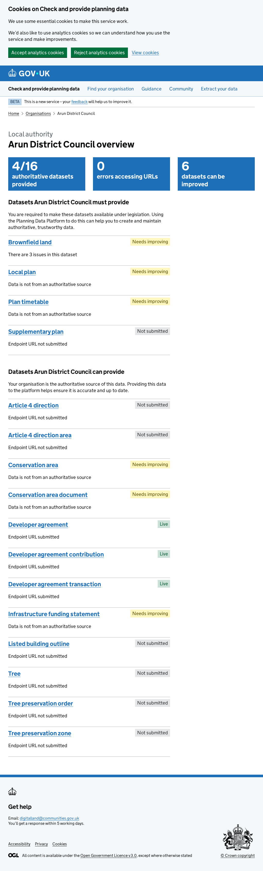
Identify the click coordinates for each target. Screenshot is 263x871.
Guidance (152, 89)
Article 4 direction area (39, 435)
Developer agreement (38, 524)
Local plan (22, 272)
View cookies (145, 52)
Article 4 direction (33, 405)
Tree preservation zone (39, 733)
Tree (14, 673)
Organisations (38, 113)
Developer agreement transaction (54, 584)
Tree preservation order (40, 703)
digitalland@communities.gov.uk (49, 818)
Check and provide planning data (44, 89)
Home (13, 113)
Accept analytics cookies (37, 52)
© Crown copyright (238, 855)
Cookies (59, 843)
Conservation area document (48, 494)
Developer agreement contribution (56, 554)
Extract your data (219, 89)
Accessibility (19, 843)
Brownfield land (30, 242)
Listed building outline (38, 643)
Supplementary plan (35, 331)
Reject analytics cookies (99, 52)
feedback (79, 101)
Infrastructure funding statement (54, 614)
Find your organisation (110, 89)
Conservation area (33, 465)
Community (181, 89)
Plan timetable (28, 301)
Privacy (41, 843)
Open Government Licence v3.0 (108, 855)
